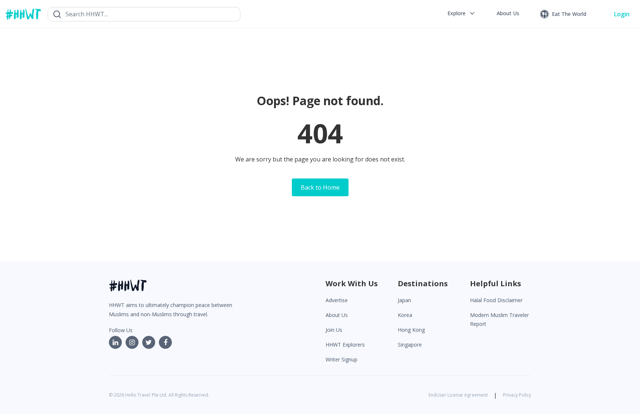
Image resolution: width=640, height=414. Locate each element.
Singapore (410, 344)
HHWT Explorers (345, 344)
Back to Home (320, 187)
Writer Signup (341, 359)
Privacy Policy (517, 395)
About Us (337, 314)
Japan (404, 300)
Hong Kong (411, 329)
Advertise (337, 300)
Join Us (334, 329)
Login (622, 14)
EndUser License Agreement (458, 395)
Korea (405, 314)
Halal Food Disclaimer (496, 300)
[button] (461, 13)
